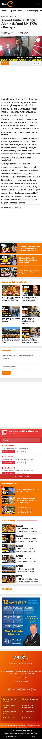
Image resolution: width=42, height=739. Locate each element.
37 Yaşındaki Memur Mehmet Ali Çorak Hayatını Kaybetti (29, 299)
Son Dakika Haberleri (12, 718)
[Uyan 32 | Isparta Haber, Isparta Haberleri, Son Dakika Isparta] (8, 4)
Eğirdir (13, 11)
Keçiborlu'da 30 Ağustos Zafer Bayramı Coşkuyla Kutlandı (11, 340)
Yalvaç (20, 11)
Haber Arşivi (28, 718)
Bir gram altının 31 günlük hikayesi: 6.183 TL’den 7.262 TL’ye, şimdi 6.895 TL (27, 530)
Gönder (6, 372)
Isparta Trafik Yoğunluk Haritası (27, 706)
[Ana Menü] (39, 4)
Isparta (5, 11)
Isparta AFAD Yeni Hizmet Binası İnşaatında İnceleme (11, 320)
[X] (12, 689)
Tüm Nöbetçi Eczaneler (21, 476)
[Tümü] (39, 520)
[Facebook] (8, 689)
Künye (24, 728)
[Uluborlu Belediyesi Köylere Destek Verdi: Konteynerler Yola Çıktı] (31, 332)
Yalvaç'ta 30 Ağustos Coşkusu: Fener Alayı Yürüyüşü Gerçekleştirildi (27, 580)
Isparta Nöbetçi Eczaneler (9, 700)
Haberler (4, 16)
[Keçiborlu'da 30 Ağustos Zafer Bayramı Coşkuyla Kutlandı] (11, 332)
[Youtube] (26, 689)
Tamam (33, 736)
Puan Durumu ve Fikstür (9, 713)
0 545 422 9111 (22, 677)
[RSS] (34, 689)
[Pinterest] (15, 689)
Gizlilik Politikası (23, 736)
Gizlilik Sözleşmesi (34, 725)
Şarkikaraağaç (32, 11)
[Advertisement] (21, 404)
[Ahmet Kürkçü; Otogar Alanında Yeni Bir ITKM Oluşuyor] (21, 48)
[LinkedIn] (23, 689)
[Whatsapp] (30, 689)
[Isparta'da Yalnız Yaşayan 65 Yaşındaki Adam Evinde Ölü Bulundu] (31, 311)
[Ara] (36, 4)
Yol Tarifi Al (21, 451)
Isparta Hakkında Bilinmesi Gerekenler (14, 725)
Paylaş (6, 63)
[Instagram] (19, 689)
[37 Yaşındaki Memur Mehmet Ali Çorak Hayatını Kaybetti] (31, 290)
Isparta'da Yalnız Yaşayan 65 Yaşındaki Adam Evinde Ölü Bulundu (26, 560)
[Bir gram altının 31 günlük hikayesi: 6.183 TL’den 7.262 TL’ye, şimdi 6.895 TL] (11, 290)
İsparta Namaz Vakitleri (9, 706)
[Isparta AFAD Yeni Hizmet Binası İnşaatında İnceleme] (11, 311)
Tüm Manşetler (29, 711)
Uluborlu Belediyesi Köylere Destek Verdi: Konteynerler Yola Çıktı (30, 340)
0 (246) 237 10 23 (9, 451)
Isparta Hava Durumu (31, 699)
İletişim (18, 728)
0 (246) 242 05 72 (9, 462)
